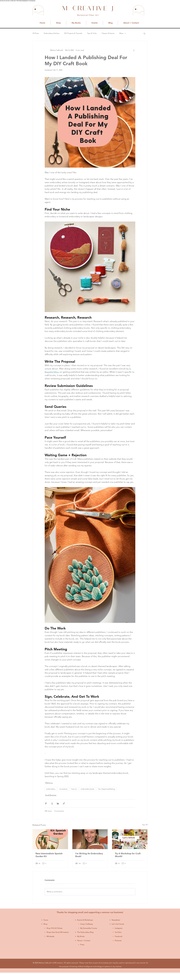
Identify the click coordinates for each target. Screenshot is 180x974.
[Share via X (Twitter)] (52, 803)
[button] (144, 33)
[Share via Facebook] (46, 803)
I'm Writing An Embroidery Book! (89, 855)
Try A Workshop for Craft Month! (128, 855)
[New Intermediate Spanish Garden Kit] (50, 839)
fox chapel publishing (106, 789)
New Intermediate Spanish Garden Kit (49, 855)
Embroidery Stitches (51, 33)
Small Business (50, 795)
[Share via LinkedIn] (58, 803)
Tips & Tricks (92, 33)
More (121, 33)
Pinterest (118, 940)
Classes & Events (108, 33)
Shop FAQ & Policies (54, 928)
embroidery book (87, 789)
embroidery (50, 789)
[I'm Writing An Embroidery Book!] (90, 839)
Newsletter (116, 920)
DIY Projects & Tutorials (73, 33)
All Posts (35, 33)
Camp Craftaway (86, 924)
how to (74, 789)
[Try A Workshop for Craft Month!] (129, 839)
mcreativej (63, 789)
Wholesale (50, 936)
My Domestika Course (88, 928)
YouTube (118, 932)
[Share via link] (64, 803)
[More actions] (133, 50)
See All (145, 825)
